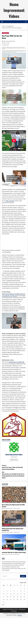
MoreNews (21, 609)
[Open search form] (25, 21)
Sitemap (20, 615)
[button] (2, 21)
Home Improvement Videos (14, 10)
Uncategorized (5, 33)
